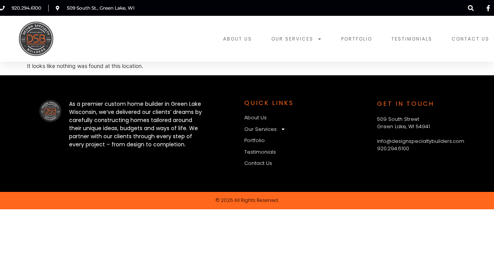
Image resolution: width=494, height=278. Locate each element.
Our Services (292, 39)
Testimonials (411, 39)
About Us (237, 39)
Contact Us (470, 39)
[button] (471, 8)
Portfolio (356, 39)
